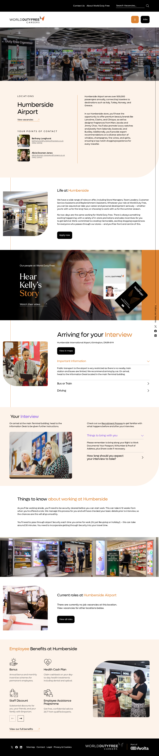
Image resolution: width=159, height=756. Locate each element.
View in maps (66, 350)
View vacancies (25, 119)
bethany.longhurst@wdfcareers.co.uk (47, 141)
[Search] (148, 6)
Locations (25, 96)
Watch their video (30, 304)
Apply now (64, 235)
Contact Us (79, 5)
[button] (21, 718)
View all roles (65, 619)
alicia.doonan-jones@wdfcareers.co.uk (48, 155)
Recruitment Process (112, 423)
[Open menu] (135, 19)
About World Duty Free (98, 5)
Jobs (145, 19)
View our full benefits (21, 729)
